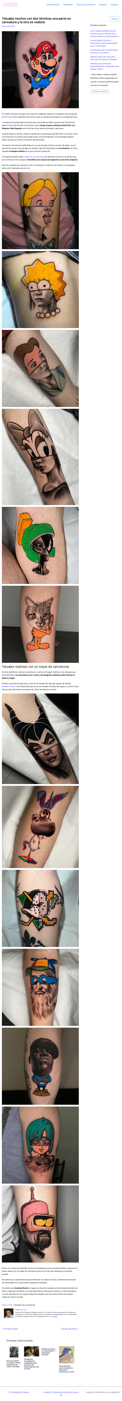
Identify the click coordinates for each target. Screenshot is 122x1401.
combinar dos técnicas (34, 157)
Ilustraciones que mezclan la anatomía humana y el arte (66, 1369)
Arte (10, 1305)
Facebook (15, 1392)
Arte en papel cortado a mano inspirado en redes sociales (13, 1364)
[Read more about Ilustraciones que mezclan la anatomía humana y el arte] (66, 1355)
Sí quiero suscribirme (100, 91)
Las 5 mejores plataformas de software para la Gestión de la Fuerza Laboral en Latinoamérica (104, 33)
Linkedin (54, 1316)
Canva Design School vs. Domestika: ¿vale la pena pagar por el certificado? (103, 43)
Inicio (4, 1305)
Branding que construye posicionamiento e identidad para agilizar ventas (104, 66)
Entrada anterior (10, 1329)
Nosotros (103, 5)
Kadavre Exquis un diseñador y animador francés (49, 1352)
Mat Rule (8, 117)
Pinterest (25, 1392)
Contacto (114, 5)
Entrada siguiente (70, 1329)
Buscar (115, 19)
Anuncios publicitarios (85, 5)
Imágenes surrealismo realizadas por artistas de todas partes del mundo (31, 1364)
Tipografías (68, 5)
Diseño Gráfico (53, 5)
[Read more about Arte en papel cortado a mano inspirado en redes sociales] (14, 1352)
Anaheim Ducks (8, 686)
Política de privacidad (62, 1392)
